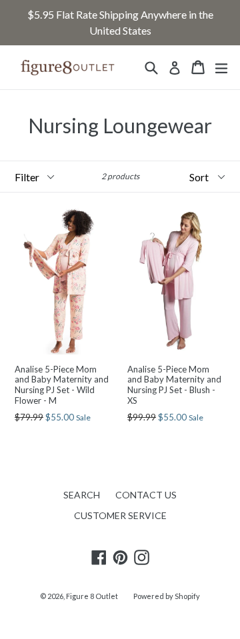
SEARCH (81, 494)
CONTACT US (146, 494)
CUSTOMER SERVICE (120, 515)
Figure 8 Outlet (92, 596)
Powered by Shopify (166, 596)
